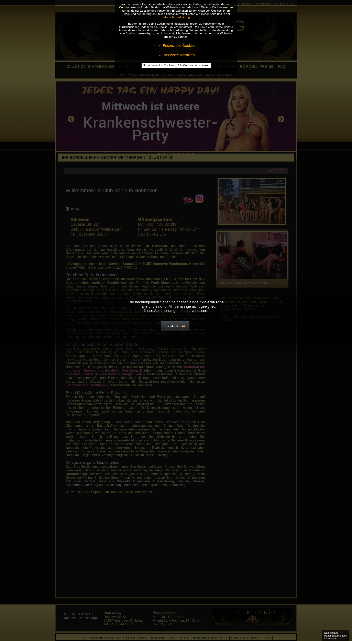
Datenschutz (331, 632)
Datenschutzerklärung (176, 17)
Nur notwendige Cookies (158, 65)
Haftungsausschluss (335, 635)
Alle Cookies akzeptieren (193, 65)
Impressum (330, 638)
